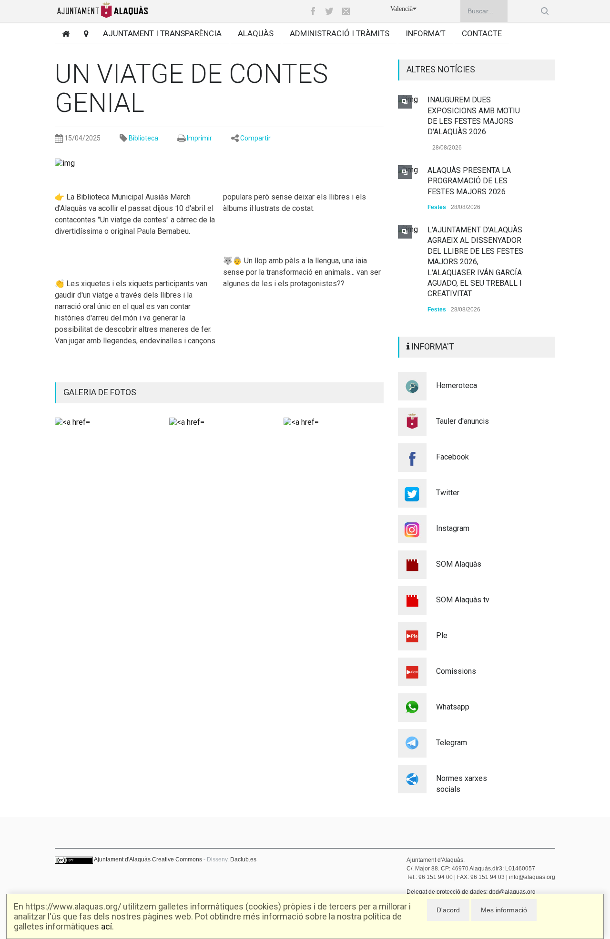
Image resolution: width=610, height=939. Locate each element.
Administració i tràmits (339, 33)
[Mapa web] (83, 33)
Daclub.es (243, 859)
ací (106, 926)
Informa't (426, 33)
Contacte (482, 33)
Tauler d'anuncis (462, 421)
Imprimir (199, 138)
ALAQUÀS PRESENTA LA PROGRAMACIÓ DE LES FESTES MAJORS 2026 (469, 181)
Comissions (456, 671)
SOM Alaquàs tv (462, 599)
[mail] (346, 11)
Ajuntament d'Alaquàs (122, 859)
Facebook (452, 456)
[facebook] (312, 11)
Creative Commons (177, 859)
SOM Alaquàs (458, 564)
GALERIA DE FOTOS (99, 392)
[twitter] (329, 11)
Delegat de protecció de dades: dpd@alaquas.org (471, 892)
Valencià (401, 8)
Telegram (451, 742)
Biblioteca (143, 138)
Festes (436, 207)
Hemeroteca (456, 385)
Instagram (452, 528)
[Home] (62, 33)
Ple (441, 635)
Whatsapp (452, 706)
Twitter (447, 492)
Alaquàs (256, 33)
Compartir (255, 138)
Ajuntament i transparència (162, 33)
